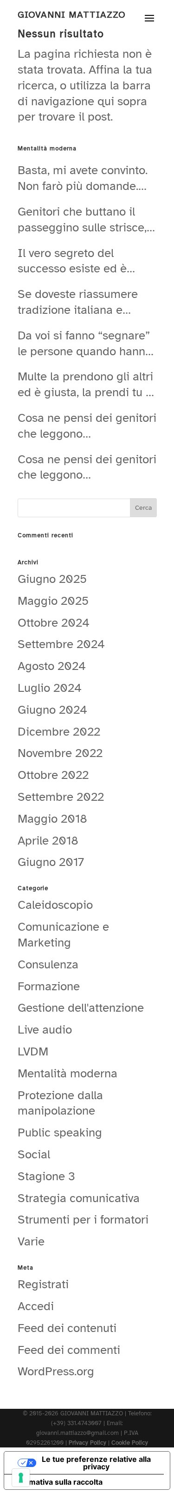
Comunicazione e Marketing (63, 934)
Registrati (43, 1284)
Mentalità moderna (67, 1073)
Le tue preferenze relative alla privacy (96, 1462)
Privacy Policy (87, 1443)
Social (34, 1154)
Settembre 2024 (61, 644)
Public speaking (60, 1132)
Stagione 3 (46, 1176)
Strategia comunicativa (79, 1198)
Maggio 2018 (52, 818)
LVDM (33, 1051)
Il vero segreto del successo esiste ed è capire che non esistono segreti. (80, 261)
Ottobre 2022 (53, 775)
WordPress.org (56, 1371)
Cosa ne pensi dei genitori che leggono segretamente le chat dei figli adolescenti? (87, 426)
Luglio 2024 (50, 688)
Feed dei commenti (69, 1350)
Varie (31, 1241)
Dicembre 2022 (59, 731)
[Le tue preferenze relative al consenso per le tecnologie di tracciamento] (21, 1478)
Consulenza (48, 964)
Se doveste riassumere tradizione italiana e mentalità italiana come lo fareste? (86, 302)
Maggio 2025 (53, 600)
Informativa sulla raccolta (57, 1482)
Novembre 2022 (60, 753)
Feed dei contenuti (67, 1328)
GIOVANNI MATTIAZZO (72, 14)
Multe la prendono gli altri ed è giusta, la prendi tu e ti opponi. (85, 384)
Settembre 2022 (61, 796)
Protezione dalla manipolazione (60, 1103)
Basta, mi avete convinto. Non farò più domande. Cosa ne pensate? (83, 178)
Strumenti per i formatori (83, 1219)
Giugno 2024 (52, 709)
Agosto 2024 (52, 666)
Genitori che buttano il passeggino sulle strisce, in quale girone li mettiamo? (82, 220)
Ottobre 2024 (54, 622)
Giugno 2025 (52, 579)
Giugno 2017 (51, 862)
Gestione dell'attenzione (81, 1007)
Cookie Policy (129, 1443)
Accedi (36, 1306)
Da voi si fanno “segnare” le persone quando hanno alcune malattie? (85, 343)
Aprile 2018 (48, 840)
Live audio (45, 1029)
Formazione (49, 986)
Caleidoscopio (55, 905)
